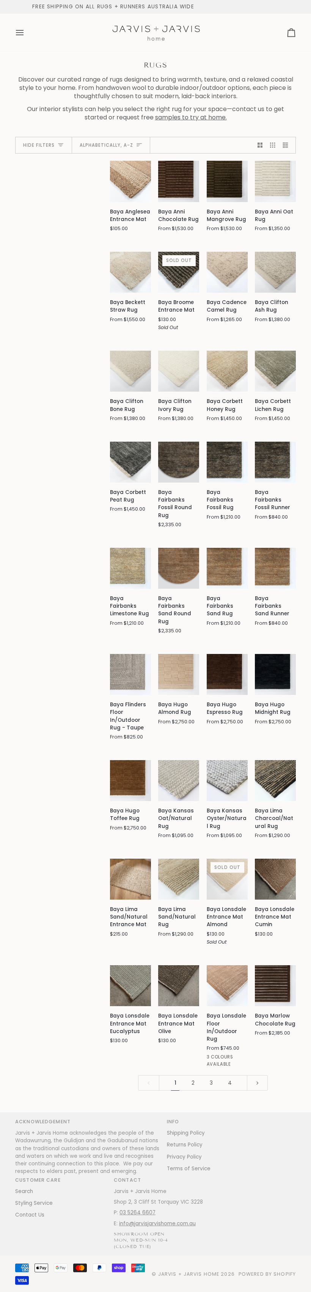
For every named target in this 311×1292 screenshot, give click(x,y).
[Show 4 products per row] (287, 145)
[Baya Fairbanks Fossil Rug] (227, 462)
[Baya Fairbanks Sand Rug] (227, 568)
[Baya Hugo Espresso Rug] (227, 674)
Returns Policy (185, 1144)
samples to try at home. (191, 117)
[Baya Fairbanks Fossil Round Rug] (178, 462)
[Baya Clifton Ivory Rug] (178, 371)
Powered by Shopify (267, 1274)
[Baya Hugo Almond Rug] (178, 674)
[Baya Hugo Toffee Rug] (130, 780)
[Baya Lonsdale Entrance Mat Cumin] (275, 879)
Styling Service (34, 1203)
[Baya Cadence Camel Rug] (227, 272)
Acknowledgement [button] (43, 1121)
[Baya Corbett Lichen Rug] (275, 371)
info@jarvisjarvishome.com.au (157, 1223)
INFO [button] (173, 1121)
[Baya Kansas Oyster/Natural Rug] (227, 780)
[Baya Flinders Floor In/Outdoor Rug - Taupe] (130, 674)
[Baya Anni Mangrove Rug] (227, 181)
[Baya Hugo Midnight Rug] (275, 674)
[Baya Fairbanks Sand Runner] (275, 568)
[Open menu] (26, 33)
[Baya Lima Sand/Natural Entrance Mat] (130, 879)
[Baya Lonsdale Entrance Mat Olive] (178, 985)
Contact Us (29, 1214)
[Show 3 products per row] (272, 145)
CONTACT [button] (127, 1180)
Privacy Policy (184, 1156)
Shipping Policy (186, 1133)
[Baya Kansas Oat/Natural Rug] (178, 780)
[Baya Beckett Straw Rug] (130, 272)
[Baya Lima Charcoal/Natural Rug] (275, 780)
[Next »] (257, 1083)
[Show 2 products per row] (260, 145)
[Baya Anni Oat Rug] (275, 181)
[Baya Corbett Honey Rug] (227, 371)
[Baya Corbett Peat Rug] (130, 462)
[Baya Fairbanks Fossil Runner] (275, 462)
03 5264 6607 (137, 1212)
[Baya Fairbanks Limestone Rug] (130, 568)
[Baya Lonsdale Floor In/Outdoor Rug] (227, 985)
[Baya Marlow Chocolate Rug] (275, 985)
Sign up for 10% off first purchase (130, 6)
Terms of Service (188, 1168)
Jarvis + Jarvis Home (189, 1274)
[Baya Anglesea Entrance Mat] (130, 181)
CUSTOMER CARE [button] (38, 1180)
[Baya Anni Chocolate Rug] (178, 181)
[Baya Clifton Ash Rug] (275, 272)
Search (24, 1191)
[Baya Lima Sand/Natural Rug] (178, 879)
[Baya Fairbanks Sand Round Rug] (178, 568)
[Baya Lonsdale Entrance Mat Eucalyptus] (130, 985)
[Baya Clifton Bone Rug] (130, 371)
